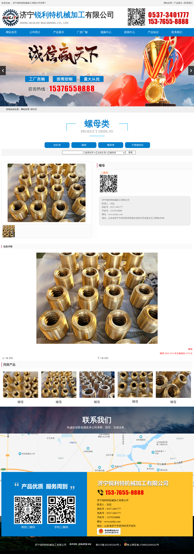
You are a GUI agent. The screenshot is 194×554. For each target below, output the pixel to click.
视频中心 (105, 32)
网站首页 (168, 3)
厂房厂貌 (82, 32)
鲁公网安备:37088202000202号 (143, 545)
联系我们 (188, 3)
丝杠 (11, 358)
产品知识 (153, 32)
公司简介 (35, 32)
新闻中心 (129, 32)
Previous (3, 70)
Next (191, 70)
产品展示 (178, 3)
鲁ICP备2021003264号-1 (108, 545)
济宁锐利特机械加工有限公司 (50, 545)
